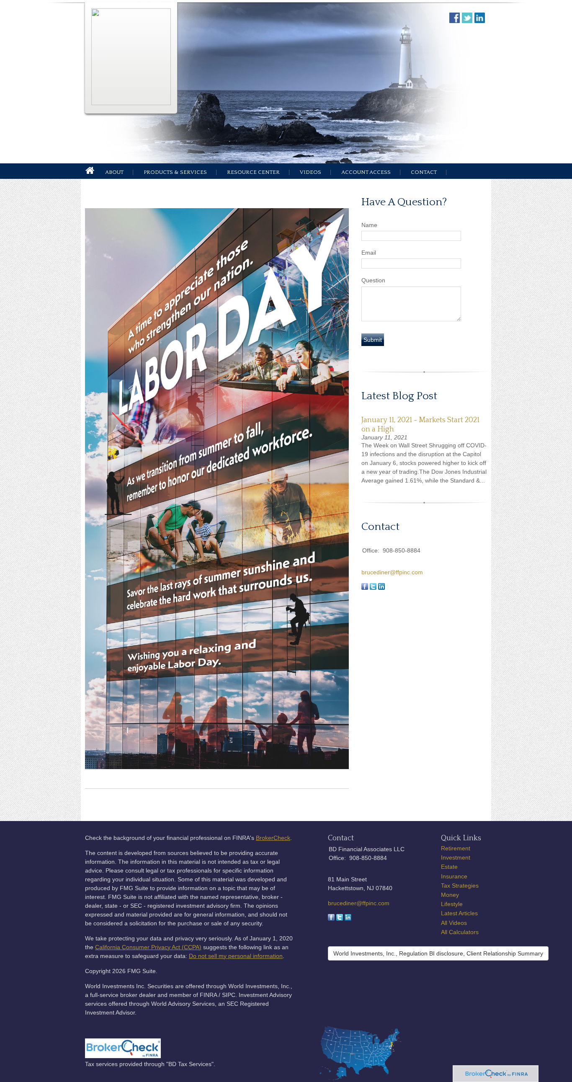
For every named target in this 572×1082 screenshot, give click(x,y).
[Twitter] (339, 918)
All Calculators (460, 932)
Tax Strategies (460, 885)
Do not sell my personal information (236, 956)
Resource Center (253, 172)
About (114, 172)
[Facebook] (331, 918)
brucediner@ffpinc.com (392, 572)
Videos (310, 172)
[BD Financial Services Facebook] (455, 20)
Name (369, 225)
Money (450, 894)
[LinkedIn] (348, 918)
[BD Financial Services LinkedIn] (480, 20)
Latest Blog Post (399, 396)
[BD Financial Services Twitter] (468, 20)
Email (368, 252)
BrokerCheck (273, 837)
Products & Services (175, 172)
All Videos (454, 922)
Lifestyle (452, 904)
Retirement (455, 848)
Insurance (454, 876)
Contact (424, 172)
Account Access (366, 172)
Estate (449, 866)
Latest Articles (459, 913)
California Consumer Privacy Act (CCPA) (148, 947)
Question (373, 280)
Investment (455, 857)
